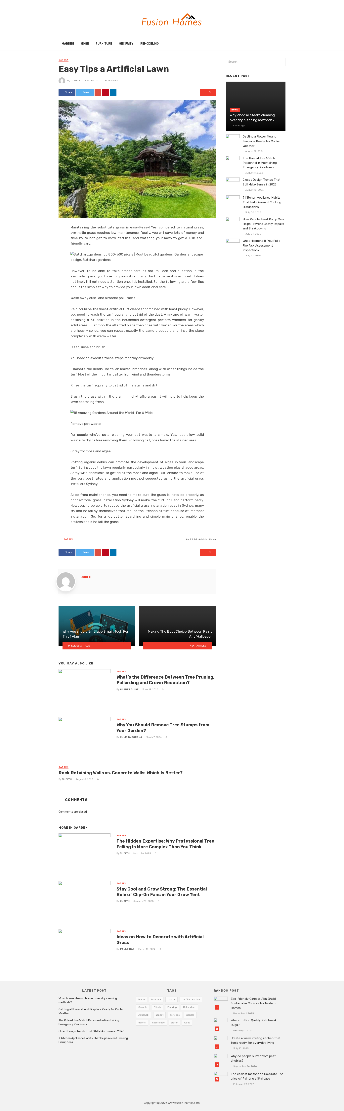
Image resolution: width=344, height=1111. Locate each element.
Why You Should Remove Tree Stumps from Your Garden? (162, 727)
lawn (213, 539)
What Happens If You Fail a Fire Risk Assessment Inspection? (261, 245)
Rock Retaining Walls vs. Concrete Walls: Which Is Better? (121, 772)
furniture (156, 999)
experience (158, 1022)
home (141, 999)
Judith (75, 80)
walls (187, 1022)
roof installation (191, 999)
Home (85, 43)
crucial (171, 999)
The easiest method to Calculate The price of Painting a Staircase (257, 1076)
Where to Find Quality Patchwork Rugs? (254, 1022)
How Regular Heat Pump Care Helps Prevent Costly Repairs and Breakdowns (263, 224)
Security (126, 43)
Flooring (172, 1007)
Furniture (104, 43)
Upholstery (189, 1007)
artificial (192, 539)
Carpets (143, 1007)
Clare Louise (129, 689)
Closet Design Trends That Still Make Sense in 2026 (261, 182)
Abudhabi (143, 1014)
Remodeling (149, 43)
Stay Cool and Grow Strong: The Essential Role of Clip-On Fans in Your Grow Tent (161, 892)
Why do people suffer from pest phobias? (253, 1058)
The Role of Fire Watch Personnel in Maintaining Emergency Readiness (260, 162)
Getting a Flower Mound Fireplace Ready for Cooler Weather (261, 141)
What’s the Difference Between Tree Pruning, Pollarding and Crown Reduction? (165, 680)
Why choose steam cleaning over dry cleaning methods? (252, 117)
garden (190, 1014)
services (175, 1014)
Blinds (157, 1007)
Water (174, 1022)
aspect (159, 1014)
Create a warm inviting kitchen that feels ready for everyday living (255, 1040)
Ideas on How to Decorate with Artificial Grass (160, 939)
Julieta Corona (131, 737)
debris (203, 539)
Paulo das (127, 949)
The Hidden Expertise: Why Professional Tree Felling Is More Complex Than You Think (165, 844)
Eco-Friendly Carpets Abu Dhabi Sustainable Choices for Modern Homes (253, 1003)
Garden (68, 43)
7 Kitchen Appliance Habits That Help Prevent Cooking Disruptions (262, 202)
